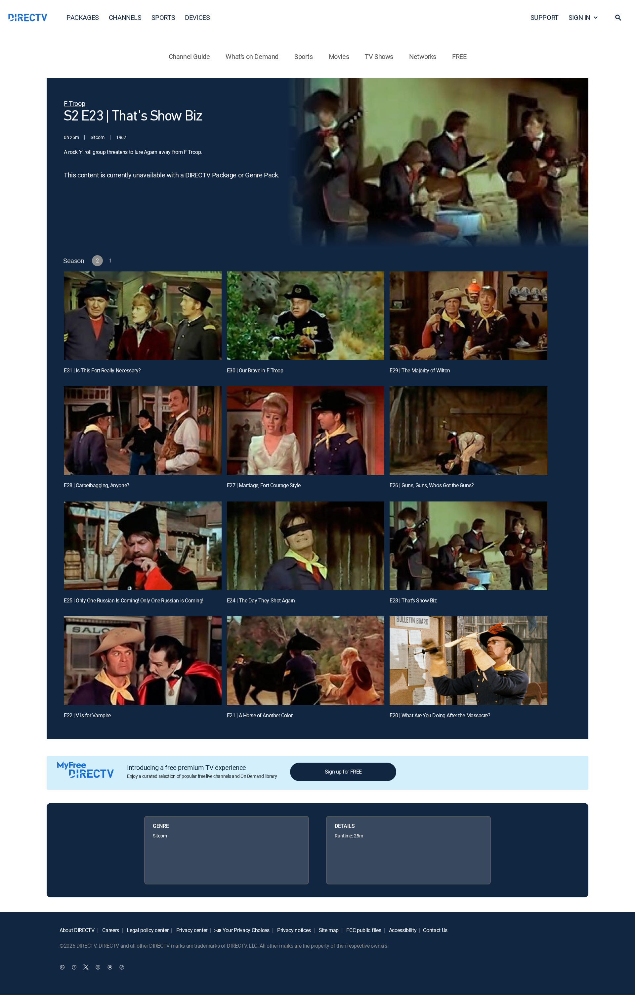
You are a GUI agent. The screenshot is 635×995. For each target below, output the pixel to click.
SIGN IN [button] (579, 17)
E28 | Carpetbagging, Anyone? (96, 485)
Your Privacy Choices (246, 930)
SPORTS (163, 17)
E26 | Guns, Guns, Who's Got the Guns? (432, 485)
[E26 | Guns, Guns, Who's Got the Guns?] (468, 430)
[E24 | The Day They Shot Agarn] (306, 545)
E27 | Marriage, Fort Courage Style (264, 485)
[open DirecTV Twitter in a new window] (86, 967)
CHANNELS (125, 17)
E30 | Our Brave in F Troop (255, 370)
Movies (339, 56)
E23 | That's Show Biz (413, 600)
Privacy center (191, 930)
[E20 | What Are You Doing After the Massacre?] (468, 660)
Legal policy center (147, 930)
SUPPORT (544, 17)
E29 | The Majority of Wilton (420, 370)
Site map (328, 930)
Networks (422, 56)
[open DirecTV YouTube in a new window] (109, 967)
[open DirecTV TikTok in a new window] (121, 967)
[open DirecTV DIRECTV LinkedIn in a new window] (62, 967)
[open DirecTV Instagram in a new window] (98, 967)
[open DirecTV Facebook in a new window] (74, 967)
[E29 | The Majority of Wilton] (468, 315)
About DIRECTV (77, 930)
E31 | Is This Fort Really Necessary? (102, 370)
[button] (618, 18)
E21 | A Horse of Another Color (260, 715)
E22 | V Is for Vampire (87, 715)
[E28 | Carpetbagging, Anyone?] (143, 430)
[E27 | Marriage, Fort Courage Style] (306, 430)
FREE (459, 56)
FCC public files (363, 930)
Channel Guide (189, 56)
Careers (110, 930)
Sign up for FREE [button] (343, 771)
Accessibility (402, 930)
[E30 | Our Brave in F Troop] (306, 315)
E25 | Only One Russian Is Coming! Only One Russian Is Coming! (133, 600)
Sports (303, 56)
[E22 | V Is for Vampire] (143, 660)
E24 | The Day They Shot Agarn (261, 600)
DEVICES (197, 17)
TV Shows (379, 56)
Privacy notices (293, 930)
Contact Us (435, 930)
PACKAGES (82, 17)
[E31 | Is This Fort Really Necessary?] (143, 315)
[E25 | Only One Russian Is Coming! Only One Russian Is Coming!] (143, 545)
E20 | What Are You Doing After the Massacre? (440, 715)
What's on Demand (252, 56)
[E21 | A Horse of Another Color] (306, 660)
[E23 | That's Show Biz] (468, 545)
